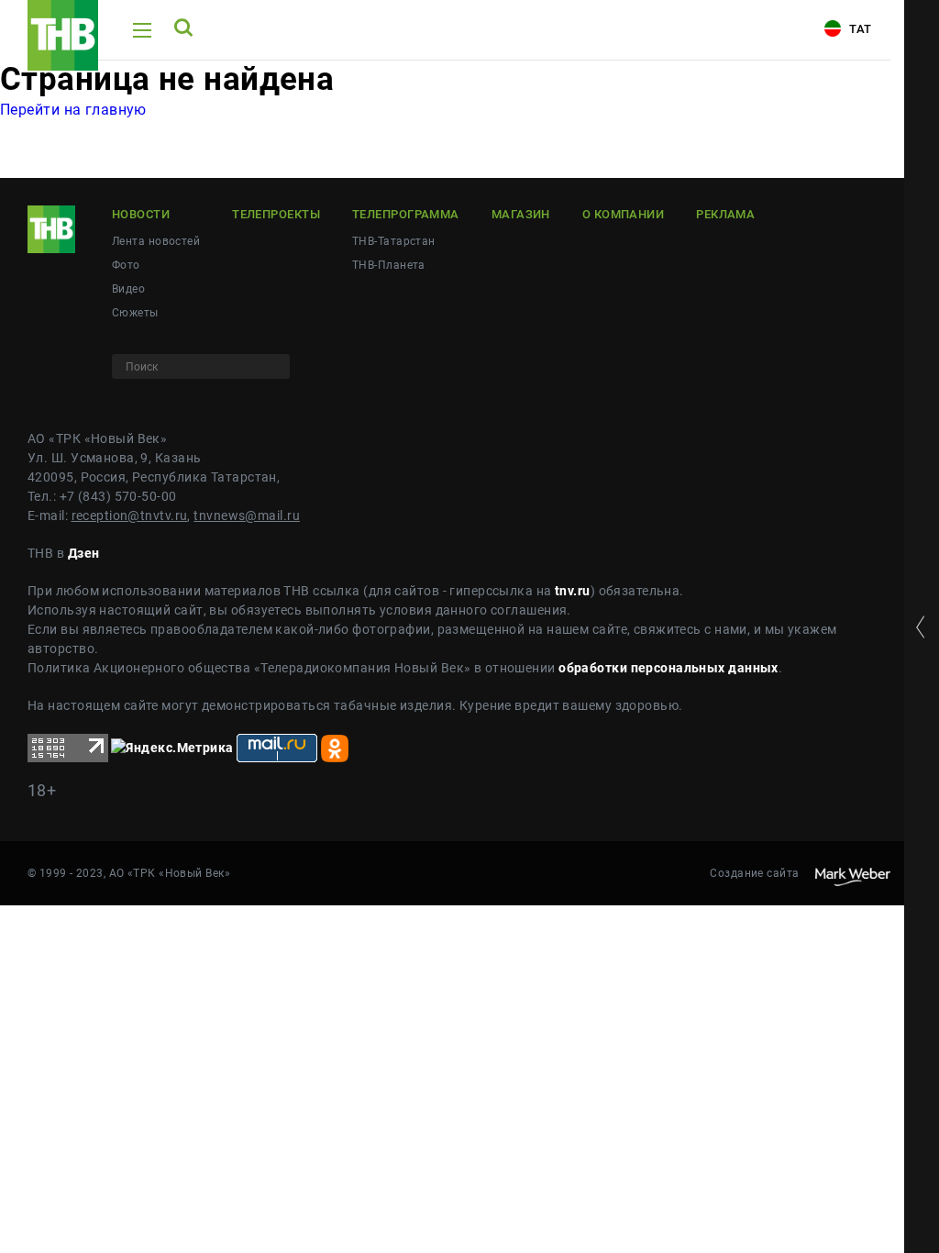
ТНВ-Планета (388, 265)
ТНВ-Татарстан (394, 241)
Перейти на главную (73, 109)
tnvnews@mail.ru (246, 515)
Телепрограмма (405, 214)
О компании (623, 214)
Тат (858, 29)
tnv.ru (573, 590)
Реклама (725, 214)
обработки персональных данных (668, 667)
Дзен (84, 553)
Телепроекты (276, 214)
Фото (126, 265)
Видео (128, 289)
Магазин (521, 214)
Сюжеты (135, 312)
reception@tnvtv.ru (130, 515)
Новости (141, 214)
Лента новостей (156, 241)
